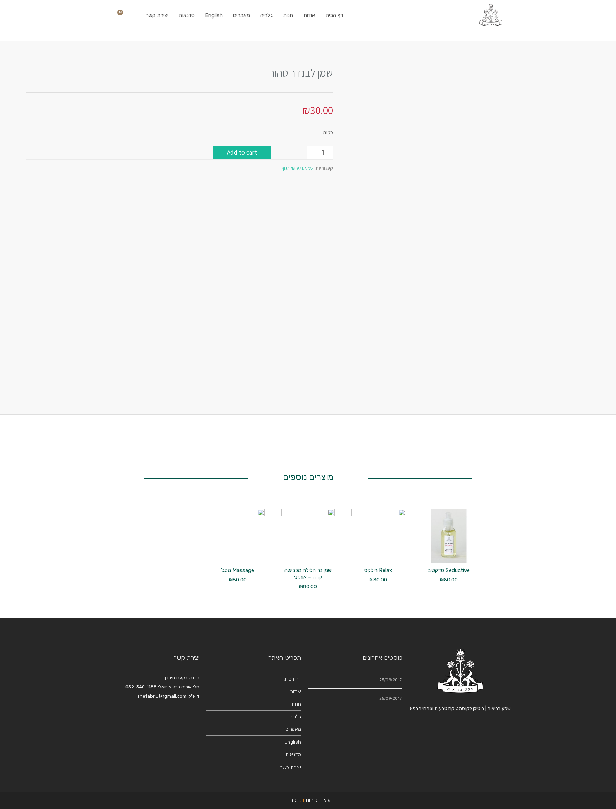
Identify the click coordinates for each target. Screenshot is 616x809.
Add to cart (242, 152)
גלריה (266, 15)
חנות (288, 15)
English (214, 15)
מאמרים (241, 15)
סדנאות (187, 15)
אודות (309, 15)
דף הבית (334, 15)
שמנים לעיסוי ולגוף (297, 168)
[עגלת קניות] (122, 15)
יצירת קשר (157, 15)
